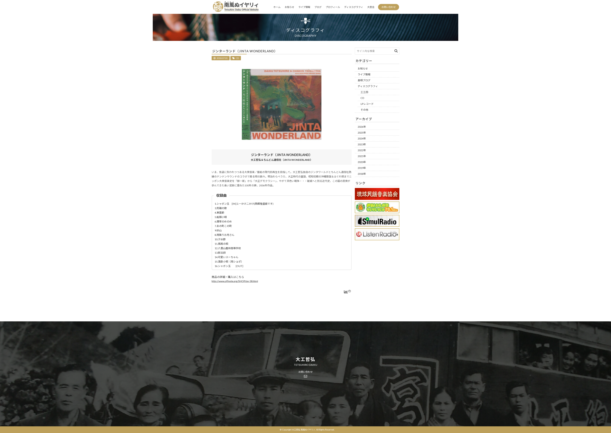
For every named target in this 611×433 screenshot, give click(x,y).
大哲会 (370, 7)
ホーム (277, 7)
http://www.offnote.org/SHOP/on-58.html (235, 281)
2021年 (362, 156)
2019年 (362, 167)
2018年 (362, 173)
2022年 (362, 150)
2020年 (362, 161)
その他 (364, 109)
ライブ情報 (304, 7)
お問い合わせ (388, 7)
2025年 (362, 132)
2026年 (362, 126)
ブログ (318, 7)
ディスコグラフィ (353, 7)
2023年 (362, 144)
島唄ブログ (364, 80)
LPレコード (367, 103)
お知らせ (289, 7)
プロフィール (333, 7)
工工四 (364, 92)
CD (237, 58)
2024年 (362, 138)
